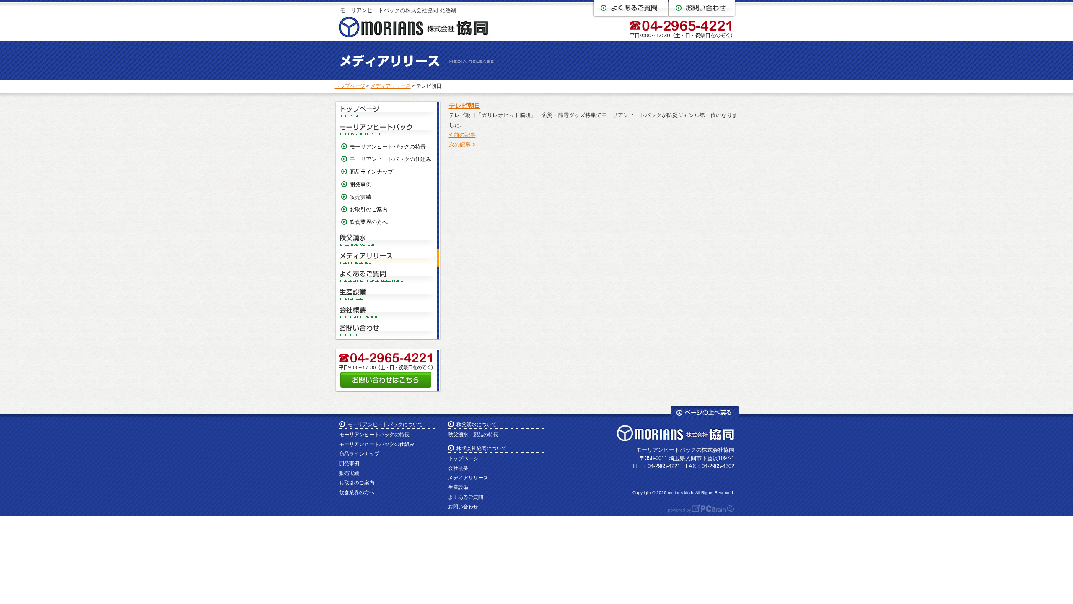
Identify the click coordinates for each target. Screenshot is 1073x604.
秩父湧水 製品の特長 (473, 434)
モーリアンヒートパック (388, 129)
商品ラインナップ (371, 172)
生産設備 (388, 294)
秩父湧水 (388, 240)
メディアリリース (391, 86)
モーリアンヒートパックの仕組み (390, 159)
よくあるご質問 (388, 276)
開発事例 (360, 184)
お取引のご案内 (369, 209)
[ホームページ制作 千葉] (697, 511)
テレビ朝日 (464, 105)
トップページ (350, 86)
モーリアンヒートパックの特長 (388, 146)
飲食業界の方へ (369, 222)
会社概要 (388, 312)
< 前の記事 (462, 135)
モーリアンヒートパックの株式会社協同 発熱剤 (398, 10)
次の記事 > (462, 144)
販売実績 (360, 197)
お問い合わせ (388, 330)
